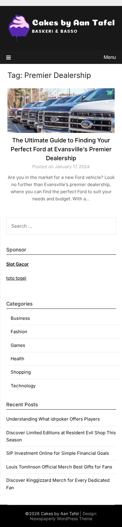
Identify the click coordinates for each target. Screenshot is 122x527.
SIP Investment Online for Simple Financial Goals (57, 453)
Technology (23, 385)
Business (20, 318)
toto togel (16, 278)
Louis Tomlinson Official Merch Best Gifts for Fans (59, 467)
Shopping (21, 372)
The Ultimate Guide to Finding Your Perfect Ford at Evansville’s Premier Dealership (61, 149)
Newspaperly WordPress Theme (61, 518)
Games (18, 345)
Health (17, 358)
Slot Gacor (17, 264)
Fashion (19, 331)
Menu (110, 57)
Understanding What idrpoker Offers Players (53, 419)
